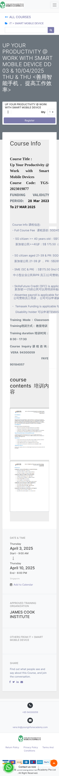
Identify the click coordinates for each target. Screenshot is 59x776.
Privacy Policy (31, 747)
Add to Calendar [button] (23, 584)
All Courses (20, 17)
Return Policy (12, 747)
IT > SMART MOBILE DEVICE (26, 23)
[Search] (51, 30)
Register (29, 120)
